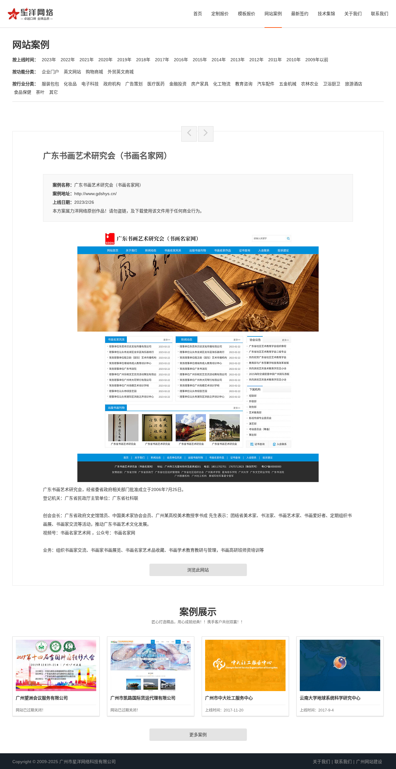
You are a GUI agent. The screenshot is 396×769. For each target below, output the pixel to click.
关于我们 (353, 13)
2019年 (124, 59)
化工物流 (221, 83)
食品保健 (22, 92)
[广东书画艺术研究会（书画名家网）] (198, 479)
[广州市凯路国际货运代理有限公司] (150, 665)
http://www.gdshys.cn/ (95, 193)
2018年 (143, 59)
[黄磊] (205, 134)
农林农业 (309, 83)
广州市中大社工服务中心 (229, 697)
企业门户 (50, 71)
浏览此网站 (198, 569)
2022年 (68, 59)
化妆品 (70, 83)
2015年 (200, 59)
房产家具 (200, 83)
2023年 (49, 59)
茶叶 (40, 92)
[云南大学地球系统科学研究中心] (340, 665)
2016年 (181, 59)
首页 (197, 13)
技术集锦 (326, 13)
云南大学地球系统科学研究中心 (330, 697)
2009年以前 (316, 59)
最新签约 (299, 13)
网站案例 (273, 13)
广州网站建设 (369, 761)
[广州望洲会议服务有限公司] (56, 665)
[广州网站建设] (30, 15)
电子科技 (90, 83)
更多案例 (198, 734)
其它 (53, 92)
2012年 (256, 59)
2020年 (105, 59)
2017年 (162, 59)
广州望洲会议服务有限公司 (42, 697)
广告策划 (134, 83)
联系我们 (379, 13)
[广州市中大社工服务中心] (245, 665)
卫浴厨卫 (331, 83)
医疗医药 (156, 83)
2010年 (293, 59)
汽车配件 (265, 83)
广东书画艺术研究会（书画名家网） (109, 184)
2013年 (237, 59)
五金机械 (287, 83)
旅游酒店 (353, 83)
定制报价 (220, 13)
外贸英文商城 (121, 71)
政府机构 (112, 83)
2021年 (87, 59)
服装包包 (50, 83)
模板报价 (246, 13)
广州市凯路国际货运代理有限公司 (142, 697)
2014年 (219, 59)
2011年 (275, 59)
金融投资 (178, 83)
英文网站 (72, 71)
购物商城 (94, 71)
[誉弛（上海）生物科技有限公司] (189, 134)
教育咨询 (243, 83)
